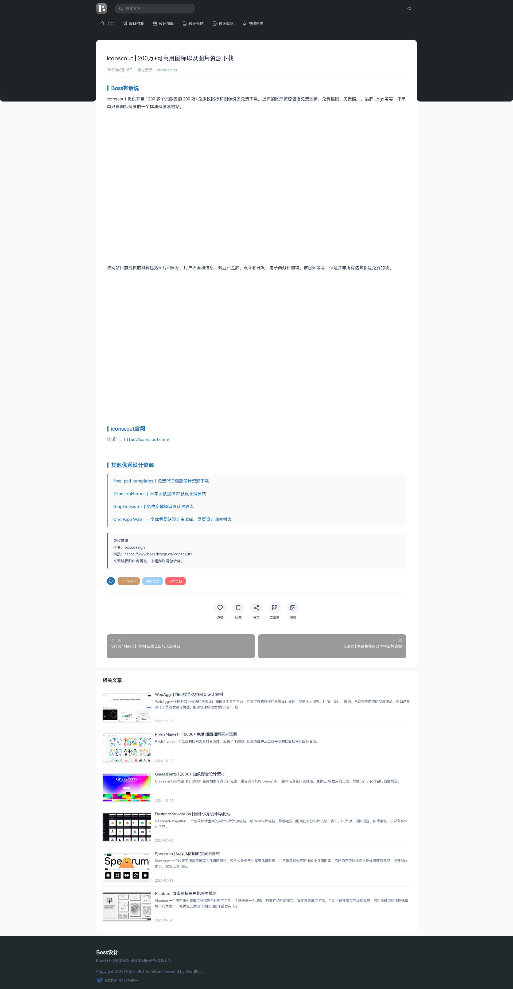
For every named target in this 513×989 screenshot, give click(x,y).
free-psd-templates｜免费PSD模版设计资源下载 (161, 481)
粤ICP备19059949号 (121, 980)
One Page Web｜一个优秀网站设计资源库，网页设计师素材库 (172, 519)
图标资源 (153, 581)
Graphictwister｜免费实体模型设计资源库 (153, 506)
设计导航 (196, 23)
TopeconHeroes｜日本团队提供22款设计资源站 (159, 494)
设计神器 (166, 23)
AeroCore (154, 971)
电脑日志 (255, 23)
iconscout (129, 581)
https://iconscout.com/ (146, 439)
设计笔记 (226, 23)
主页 (110, 23)
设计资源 (175, 581)
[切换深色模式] (410, 8)
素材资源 (136, 23)
